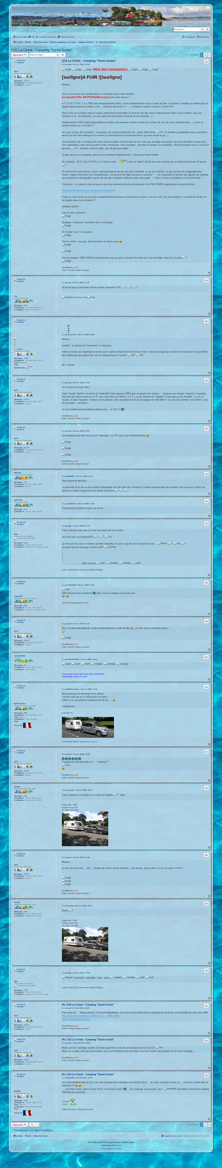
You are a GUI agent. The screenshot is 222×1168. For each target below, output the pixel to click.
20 (25, 665)
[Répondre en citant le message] (206, 61)
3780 (26, 358)
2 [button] (205, 54)
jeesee (20, 349)
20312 (26, 81)
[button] (209, 55)
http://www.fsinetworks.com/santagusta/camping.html (89, 190)
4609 (26, 1100)
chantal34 (18, 596)
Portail (28, 42)
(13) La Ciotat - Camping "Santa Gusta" (41, 50)
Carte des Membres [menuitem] (47, 37)
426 (25, 796)
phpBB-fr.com (115, 1145)
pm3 (16, 71)
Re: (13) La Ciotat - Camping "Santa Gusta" (88, 1004)
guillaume (18, 500)
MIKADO (17, 473)
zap (15, 296)
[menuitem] (31, 37)
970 (25, 509)
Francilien (21, 704)
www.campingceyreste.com (75, 1019)
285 (25, 606)
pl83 (18, 1091)
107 (25, 482)
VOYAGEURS (19, 656)
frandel (17, 787)
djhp (16, 534)
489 (25, 713)
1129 (26, 543)
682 (25, 305)
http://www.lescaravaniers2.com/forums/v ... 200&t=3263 (90, 1016)
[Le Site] (28, 19)
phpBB (103, 1142)
